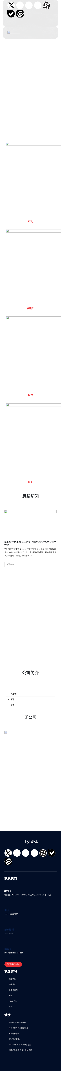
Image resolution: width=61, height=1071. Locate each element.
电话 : (7, 910)
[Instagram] (20, 5)
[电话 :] (6, 905)
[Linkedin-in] (29, 5)
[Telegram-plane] (37, 5)
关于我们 (14, 694)
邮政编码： (10, 929)
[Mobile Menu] (26, 32)
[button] (9, 24)
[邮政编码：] (6, 925)
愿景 (13, 699)
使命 (13, 705)
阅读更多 (10, 564)
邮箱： (8, 949)
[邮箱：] (6, 944)
